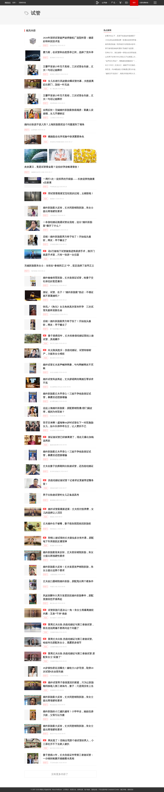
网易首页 (8, 2)
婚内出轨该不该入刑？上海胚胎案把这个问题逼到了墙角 (54, 124)
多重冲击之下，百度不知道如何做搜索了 (120, 36)
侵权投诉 (130, 789)
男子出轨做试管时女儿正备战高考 (61, 494)
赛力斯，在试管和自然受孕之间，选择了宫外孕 (68, 52)
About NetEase (57, 789)
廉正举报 (123, 789)
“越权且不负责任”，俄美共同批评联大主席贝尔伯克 (122, 73)
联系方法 (73, 789)
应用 (13, 2)
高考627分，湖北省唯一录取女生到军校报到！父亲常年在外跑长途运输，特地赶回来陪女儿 (122, 53)
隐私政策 (94, 789)
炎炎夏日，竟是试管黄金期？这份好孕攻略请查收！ (52, 166)
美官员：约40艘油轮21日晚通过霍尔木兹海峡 (122, 69)
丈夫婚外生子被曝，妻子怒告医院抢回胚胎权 (67, 523)
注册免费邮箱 (144, 2)
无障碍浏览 (22, 2)
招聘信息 (80, 789)
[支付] (121, 2)
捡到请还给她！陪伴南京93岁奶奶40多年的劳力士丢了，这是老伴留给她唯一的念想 (122, 44)
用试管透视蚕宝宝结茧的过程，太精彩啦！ (71, 193)
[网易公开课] (105, 2)
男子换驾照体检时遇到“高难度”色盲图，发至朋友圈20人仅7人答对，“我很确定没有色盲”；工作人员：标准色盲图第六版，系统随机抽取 (122, 48)
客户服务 (87, 789)
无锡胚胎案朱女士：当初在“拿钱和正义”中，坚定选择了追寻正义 (59, 265)
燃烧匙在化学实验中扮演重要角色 (66, 136)
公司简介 (66, 789)
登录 (134, 2)
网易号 (45, 45)
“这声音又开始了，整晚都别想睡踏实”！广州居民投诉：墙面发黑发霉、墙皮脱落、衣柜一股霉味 (122, 61)
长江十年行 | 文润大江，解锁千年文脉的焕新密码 (122, 65)
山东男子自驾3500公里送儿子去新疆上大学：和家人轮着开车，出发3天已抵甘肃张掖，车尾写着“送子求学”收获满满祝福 (122, 57)
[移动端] (97, 2)
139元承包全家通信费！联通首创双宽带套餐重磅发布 (122, 40)
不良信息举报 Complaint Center (109, 789)
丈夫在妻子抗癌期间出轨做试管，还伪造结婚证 (68, 466)
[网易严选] (113, 2)
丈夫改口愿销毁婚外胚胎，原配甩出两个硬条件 (68, 581)
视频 (45, 89)
